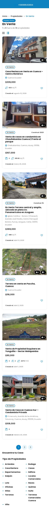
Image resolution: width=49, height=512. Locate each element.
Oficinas (9, 487)
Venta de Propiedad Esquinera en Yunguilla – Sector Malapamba (22, 350)
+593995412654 (25, 5)
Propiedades (16, 16)
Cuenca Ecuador (14, 78)
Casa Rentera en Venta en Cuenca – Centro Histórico (24, 72)
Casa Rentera (11, 468)
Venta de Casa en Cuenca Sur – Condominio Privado (21, 411)
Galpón (8, 476)
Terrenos (9, 494)
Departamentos (12, 472)
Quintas (32, 487)
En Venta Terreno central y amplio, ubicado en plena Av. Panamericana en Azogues (23, 210)
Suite (30, 491)
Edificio (31, 472)
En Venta (10, 67)
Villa (7, 504)
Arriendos (9, 464)
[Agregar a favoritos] (42, 88)
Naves (31, 483)
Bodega (32, 464)
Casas (31, 468)
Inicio (4, 16)
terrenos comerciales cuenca (34, 497)
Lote (7, 483)
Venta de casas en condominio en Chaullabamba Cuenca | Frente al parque (23, 139)
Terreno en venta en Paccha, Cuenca (20, 285)
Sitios (7, 491)
